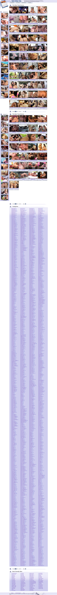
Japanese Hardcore (31, 235)
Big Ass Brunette (13, 403)
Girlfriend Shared (22, 469)
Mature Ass (30, 388)
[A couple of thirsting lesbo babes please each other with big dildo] (14, 97)
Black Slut (12, 463)
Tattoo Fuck (39, 412)
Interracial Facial (31, 214)
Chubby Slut (21, 234)
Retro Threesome (40, 275)
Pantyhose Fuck (31, 531)
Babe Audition (13, 352)
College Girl (21, 260)
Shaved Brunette (40, 316)
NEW (17, 111)
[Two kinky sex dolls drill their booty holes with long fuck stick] (23, 131)
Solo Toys (39, 379)
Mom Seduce (31, 473)
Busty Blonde (13, 558)
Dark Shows (22, 586)
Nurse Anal (30, 497)
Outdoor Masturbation (32, 522)
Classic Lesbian (22, 238)
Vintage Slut (39, 514)
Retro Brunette (40, 268)
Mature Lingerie (31, 413)
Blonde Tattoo (13, 499)
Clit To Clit (21, 244)
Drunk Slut (21, 352)
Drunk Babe (21, 345)
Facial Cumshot (22, 389)
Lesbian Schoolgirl (31, 346)
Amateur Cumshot (13, 231)
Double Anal (21, 337)
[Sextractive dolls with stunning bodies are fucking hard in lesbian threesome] (33, 159)
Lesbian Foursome (31, 315)
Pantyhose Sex (31, 533)
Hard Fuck (21, 515)
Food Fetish (21, 438)
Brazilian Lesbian (13, 512)
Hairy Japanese (22, 506)
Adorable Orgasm (13, 213)
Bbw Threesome (13, 380)
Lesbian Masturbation (32, 326)
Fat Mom (21, 402)
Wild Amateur (40, 532)
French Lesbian (22, 447)
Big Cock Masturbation (14, 419)
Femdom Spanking (22, 413)
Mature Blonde (31, 392)
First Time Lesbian (22, 428)
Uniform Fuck (40, 497)
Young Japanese (40, 558)
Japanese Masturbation (32, 238)
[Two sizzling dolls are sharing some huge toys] (33, 69)
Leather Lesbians (31, 290)
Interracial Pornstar (31, 221)
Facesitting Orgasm (22, 387)
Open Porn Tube (41, 588)
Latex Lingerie (31, 264)
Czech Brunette (22, 307)
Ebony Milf (21, 368)
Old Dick (30, 508)
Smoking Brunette (40, 363)
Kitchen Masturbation (32, 257)
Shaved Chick (40, 317)
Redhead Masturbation (41, 258)
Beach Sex (12, 384)
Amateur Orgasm (13, 252)
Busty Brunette (13, 559)
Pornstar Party (31, 563)
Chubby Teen (22, 235)
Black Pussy (13, 461)
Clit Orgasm (21, 242)
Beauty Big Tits (13, 386)
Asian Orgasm (13, 337)
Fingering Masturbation (23, 420)
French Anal (21, 445)
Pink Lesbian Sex (41, 580)
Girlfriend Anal (22, 466)
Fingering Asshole (22, 419)
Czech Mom (21, 312)
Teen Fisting (39, 443)
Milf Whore (30, 462)
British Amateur (13, 515)
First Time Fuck (22, 427)
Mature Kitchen (31, 410)
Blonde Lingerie (13, 490)
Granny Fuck (22, 486)
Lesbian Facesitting (31, 309)
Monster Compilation (32, 478)
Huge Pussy (21, 557)
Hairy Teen (21, 512)
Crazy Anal (21, 276)
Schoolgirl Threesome (41, 300)
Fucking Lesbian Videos (33, 582)
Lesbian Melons (31, 327)
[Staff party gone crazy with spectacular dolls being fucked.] (23, 13)
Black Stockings (13, 465)
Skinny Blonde (40, 338)
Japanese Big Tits (31, 230)
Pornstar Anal (31, 555)
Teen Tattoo (39, 469)
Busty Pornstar (13, 565)
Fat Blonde (21, 395)
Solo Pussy (39, 376)
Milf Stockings (31, 456)
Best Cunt (12, 395)
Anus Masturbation (13, 312)
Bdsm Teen (12, 383)
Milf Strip (30, 457)
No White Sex (31, 579)
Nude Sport (30, 495)
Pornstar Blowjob (31, 557)
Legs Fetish (30, 291)
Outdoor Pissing (31, 524)
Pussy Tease (39, 240)
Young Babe (39, 550)
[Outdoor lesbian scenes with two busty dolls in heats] (23, 88)
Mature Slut (30, 422)
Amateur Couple (13, 230)
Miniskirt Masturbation (32, 464)
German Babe (22, 455)
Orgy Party (30, 516)
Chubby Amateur (22, 226)
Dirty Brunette (22, 326)
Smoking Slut (40, 369)
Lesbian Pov (30, 341)
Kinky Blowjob (31, 250)
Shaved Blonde (40, 315)
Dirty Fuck (21, 328)
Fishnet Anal (21, 430)
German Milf (21, 460)
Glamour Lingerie (22, 474)
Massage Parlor (31, 383)
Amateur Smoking (13, 259)
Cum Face (21, 286)
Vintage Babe (40, 505)
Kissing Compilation (31, 256)
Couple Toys (21, 275)
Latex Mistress (31, 265)
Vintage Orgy (40, 513)
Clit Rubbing (21, 243)
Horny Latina (22, 541)
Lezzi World (40, 577)
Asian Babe (12, 316)
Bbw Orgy (12, 376)
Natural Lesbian (31, 491)
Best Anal (12, 392)
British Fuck (12, 517)
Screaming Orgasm (40, 302)
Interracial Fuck (31, 215)
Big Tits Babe (13, 432)
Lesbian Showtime (32, 588)
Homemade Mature (22, 529)
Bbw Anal (12, 366)
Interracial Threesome (32, 223)
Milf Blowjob (30, 435)
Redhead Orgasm (40, 260)
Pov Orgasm (39, 215)
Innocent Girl (22, 563)
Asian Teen (12, 344)
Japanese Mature (31, 239)
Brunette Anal (13, 521)
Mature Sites (40, 579)
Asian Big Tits (13, 319)
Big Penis (12, 430)
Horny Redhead (22, 546)
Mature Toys (30, 429)
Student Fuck (40, 397)
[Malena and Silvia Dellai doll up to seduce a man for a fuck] (14, 131)
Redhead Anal (40, 251)
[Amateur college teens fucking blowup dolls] (42, 50)
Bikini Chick (12, 440)
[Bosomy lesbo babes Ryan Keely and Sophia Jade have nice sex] (23, 150)
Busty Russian (22, 208)
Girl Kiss (21, 465)
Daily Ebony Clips (23, 585)
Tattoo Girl (39, 413)
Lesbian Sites (31, 589)
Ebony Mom (21, 369)
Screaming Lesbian (40, 301)
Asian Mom (12, 336)
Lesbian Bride (31, 301)
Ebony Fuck (21, 363)
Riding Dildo (39, 278)
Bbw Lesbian (13, 372)
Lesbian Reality (31, 344)
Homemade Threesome (23, 532)
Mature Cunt (30, 397)
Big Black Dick (13, 411)
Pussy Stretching (40, 238)
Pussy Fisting (40, 231)
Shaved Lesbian (40, 320)
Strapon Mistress (40, 394)
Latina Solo (30, 286)
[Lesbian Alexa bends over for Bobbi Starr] (14, 187)
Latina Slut (30, 285)
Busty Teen (21, 209)
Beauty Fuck (13, 388)
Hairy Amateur (22, 497)
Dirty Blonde (21, 325)
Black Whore (13, 469)
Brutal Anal (12, 551)
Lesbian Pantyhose (31, 337)
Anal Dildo (12, 291)
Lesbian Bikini (31, 299)
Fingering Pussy (22, 422)
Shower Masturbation (41, 329)
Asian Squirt (13, 343)
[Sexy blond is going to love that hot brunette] (33, 97)
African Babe (13, 216)
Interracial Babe (31, 209)
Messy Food (30, 431)
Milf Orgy (30, 448)
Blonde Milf (12, 491)
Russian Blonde (40, 285)
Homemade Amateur (23, 525)
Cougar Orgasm (22, 268)
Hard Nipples (22, 516)
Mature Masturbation (32, 414)
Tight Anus (39, 480)
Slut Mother (39, 358)
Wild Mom (39, 541)
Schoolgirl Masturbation (41, 299)
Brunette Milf (13, 539)
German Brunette (22, 457)
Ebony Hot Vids (32, 573)
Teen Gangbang (40, 445)
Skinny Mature (40, 344)
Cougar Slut (21, 269)
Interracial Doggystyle (32, 213)
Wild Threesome (40, 546)
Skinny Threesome (40, 350)
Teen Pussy (39, 460)
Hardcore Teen (22, 524)
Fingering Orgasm (22, 421)
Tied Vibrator (39, 478)
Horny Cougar (22, 537)
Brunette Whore (13, 550)
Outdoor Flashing (31, 520)
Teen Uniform (40, 473)
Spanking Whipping (40, 380)
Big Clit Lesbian (13, 414)
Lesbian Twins (31, 367)
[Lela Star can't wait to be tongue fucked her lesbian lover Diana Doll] (42, 159)
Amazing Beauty (13, 273)
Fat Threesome (22, 406)
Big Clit (12, 413)
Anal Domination (13, 293)
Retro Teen (39, 274)
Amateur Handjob (13, 244)
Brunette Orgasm (13, 541)
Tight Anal (39, 479)
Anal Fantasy (13, 294)
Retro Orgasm (40, 273)
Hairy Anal (21, 498)
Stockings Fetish (40, 388)
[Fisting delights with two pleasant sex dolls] (42, 150)
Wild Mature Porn (41, 582)
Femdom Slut (22, 412)
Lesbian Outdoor (31, 336)
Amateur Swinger (13, 264)
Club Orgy (21, 251)
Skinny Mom (39, 346)
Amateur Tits (13, 268)
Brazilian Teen (13, 513)
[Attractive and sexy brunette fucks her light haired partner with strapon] (14, 150)
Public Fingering (40, 226)
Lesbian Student (31, 360)
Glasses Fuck (22, 477)
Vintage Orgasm (40, 512)
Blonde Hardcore (13, 488)
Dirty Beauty (21, 324)
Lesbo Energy (31, 590)
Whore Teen (39, 530)
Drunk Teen (21, 353)
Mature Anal (30, 387)
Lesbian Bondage (31, 300)
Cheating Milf (22, 221)
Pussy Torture (40, 241)
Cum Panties (22, 290)
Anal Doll (12, 292)
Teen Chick (39, 428)
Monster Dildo (31, 479)
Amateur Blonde (13, 222)
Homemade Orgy (22, 530)
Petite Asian (30, 543)
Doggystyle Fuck (22, 336)
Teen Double (39, 437)
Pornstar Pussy (31, 565)
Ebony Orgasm (22, 370)
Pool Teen (30, 554)
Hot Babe (21, 549)
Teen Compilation (40, 429)
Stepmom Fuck (40, 386)
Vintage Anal (39, 504)
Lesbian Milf (30, 328)
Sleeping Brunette (40, 355)
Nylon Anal (30, 500)
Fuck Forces (4, 73)
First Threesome (22, 426)
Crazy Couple (22, 277)
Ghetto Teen (21, 464)
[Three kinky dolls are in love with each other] (14, 159)
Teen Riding (39, 461)
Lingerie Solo (31, 377)
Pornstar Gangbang (31, 560)
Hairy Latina (21, 507)
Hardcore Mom (22, 520)
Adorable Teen (13, 214)
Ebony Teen (21, 375)
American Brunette (13, 283)
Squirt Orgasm (40, 384)
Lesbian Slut (30, 352)
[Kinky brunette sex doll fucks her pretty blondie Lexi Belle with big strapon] (42, 69)
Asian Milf (12, 335)
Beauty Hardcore (13, 389)
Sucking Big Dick (40, 404)
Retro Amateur (40, 264)
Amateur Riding (13, 256)
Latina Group (31, 275)
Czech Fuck (21, 308)
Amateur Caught (13, 226)
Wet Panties (39, 522)
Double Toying (22, 343)
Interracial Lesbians (31, 217)
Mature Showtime (41, 578)
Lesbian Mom (31, 329)
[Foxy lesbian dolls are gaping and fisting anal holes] (14, 13)
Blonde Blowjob (13, 477)
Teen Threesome (40, 470)
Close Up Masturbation (23, 247)
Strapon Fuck (40, 393)
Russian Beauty (40, 284)
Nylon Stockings (31, 503)
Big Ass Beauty (13, 401)
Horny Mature (22, 542)
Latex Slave (30, 266)
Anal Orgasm (13, 301)
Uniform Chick (40, 496)
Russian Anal (40, 282)
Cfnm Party (21, 217)
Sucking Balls (40, 402)
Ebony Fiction (22, 590)
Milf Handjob (30, 443)
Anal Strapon (13, 307)
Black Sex (12, 462)
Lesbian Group (31, 317)
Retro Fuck (39, 269)
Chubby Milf (21, 232)
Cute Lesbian (22, 301)
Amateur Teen (13, 266)
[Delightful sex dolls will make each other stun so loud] (14, 69)
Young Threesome (40, 565)
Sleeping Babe (40, 354)
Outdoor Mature (31, 523)
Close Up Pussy (22, 249)
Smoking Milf (39, 368)
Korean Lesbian (31, 259)
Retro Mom (39, 272)
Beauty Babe (13, 385)
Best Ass (12, 393)
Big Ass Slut (13, 409)
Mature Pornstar (31, 418)
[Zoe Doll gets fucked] (33, 131)
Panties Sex (30, 529)
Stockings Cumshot (40, 387)
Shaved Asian (40, 312)
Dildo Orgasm (22, 319)
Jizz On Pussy (31, 247)
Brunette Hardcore (13, 537)
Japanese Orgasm (31, 241)
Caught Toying (22, 213)
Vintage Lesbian (40, 508)
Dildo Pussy (21, 320)
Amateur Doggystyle (14, 235)
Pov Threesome (40, 217)
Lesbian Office (31, 332)
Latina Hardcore (31, 276)
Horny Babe (21, 533)
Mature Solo (30, 423)
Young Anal (39, 548)
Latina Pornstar (31, 283)
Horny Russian (22, 547)
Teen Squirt (39, 466)
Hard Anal (21, 514)
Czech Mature (22, 310)
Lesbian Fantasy (31, 310)
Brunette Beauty (13, 525)
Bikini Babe (12, 438)
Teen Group (39, 447)
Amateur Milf (13, 248)
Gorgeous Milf (22, 483)
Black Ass (12, 446)
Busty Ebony (13, 560)
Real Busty (39, 244)
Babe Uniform (13, 359)
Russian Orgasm (40, 295)
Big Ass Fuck (13, 406)
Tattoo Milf (39, 414)
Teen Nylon (39, 453)
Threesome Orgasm (40, 477)
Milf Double (30, 439)
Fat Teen (21, 405)
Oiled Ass (30, 507)
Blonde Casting (13, 478)
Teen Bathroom (40, 422)
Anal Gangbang (13, 298)
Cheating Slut (22, 223)
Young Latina (39, 559)
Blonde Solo (12, 497)
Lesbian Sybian (31, 361)
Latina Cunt (30, 272)
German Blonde (22, 456)
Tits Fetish (39, 486)
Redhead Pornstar (40, 261)
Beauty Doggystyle (13, 387)
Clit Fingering (22, 240)
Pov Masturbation (40, 213)
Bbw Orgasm (13, 375)
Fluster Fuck (4, 55)
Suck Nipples (40, 401)
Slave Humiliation (40, 353)
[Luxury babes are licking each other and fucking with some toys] (23, 159)
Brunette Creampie (13, 532)
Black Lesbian (13, 455)
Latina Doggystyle (31, 273)
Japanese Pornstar (31, 242)
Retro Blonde (39, 266)
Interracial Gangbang (32, 216)
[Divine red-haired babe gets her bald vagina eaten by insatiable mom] (23, 50)
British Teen (12, 520)
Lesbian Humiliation (31, 320)
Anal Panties (13, 303)
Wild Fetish (39, 537)
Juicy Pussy (30, 248)
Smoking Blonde (40, 362)
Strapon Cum (40, 392)
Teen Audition (40, 420)
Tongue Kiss (39, 488)
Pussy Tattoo (39, 239)
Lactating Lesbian (31, 260)
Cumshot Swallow (22, 294)
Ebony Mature (22, 367)
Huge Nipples (22, 556)
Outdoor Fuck (31, 521)
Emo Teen (21, 378)
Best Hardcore (13, 397)
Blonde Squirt (13, 498)
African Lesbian (13, 217)
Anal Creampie (13, 290)
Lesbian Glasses (31, 316)
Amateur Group (13, 243)
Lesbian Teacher (31, 363)
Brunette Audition (13, 522)
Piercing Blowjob (31, 549)
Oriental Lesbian (31, 517)
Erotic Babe (21, 379)
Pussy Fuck (39, 233)
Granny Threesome (22, 491)
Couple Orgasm (22, 273)
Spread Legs (39, 383)
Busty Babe (12, 556)
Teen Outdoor (40, 456)
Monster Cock (31, 477)
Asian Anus (12, 315)
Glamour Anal (22, 471)
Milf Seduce (30, 452)
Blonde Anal (12, 471)
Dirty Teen (21, 333)
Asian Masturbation (13, 333)
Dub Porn (4, 49)
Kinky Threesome (31, 255)
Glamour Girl (22, 472)
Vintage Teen (39, 515)
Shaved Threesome (40, 327)
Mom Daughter (31, 469)
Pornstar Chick (31, 558)
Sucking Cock (40, 406)
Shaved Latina (40, 319)
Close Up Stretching (22, 250)
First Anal (21, 423)
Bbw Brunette (13, 368)
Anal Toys (12, 310)
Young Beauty (40, 551)
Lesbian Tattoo (31, 362)
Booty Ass (12, 508)
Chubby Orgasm (22, 233)
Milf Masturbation (31, 446)
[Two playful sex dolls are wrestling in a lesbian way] (23, 178)
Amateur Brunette (13, 224)
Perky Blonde (31, 538)
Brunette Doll (13, 534)
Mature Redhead (31, 419)
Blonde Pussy (13, 495)
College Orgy (22, 261)
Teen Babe (39, 421)
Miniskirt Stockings (31, 466)
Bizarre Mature (13, 444)
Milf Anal (30, 432)
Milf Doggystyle (31, 438)
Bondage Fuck (13, 505)
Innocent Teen (22, 565)
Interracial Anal (31, 208)
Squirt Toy (39, 385)
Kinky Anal (30, 249)
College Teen (22, 264)
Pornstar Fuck (31, 559)
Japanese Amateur (31, 225)
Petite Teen (30, 548)
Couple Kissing (22, 272)
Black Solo (12, 464)
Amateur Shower (13, 258)
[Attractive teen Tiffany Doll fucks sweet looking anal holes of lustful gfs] (23, 41)
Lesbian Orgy (31, 335)
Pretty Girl (39, 222)
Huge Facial (21, 555)
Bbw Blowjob (13, 367)
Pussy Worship (40, 242)
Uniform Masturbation (41, 498)
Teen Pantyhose (40, 457)
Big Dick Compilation (14, 423)
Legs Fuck (30, 292)
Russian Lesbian (40, 291)
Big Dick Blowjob (13, 422)
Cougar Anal (21, 266)
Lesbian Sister (31, 350)
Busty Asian (12, 555)
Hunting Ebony (32, 577)
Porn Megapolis (41, 581)
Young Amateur (40, 547)
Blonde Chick (13, 480)
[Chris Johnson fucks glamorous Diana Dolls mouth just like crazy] (14, 50)
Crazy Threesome (22, 283)
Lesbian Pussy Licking (32, 343)
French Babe (22, 446)
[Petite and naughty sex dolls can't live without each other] (33, 178)
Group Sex (21, 495)
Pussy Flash (39, 232)
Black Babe (12, 447)
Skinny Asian (39, 334)
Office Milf (30, 505)
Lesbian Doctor (31, 307)
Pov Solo (39, 216)
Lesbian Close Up (31, 303)
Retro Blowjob (40, 267)
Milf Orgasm (30, 447)
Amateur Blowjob (13, 223)
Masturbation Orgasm (32, 385)
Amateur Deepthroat (14, 233)
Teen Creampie (40, 430)
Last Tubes (4, 61)
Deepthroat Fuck (22, 317)
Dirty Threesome (22, 334)
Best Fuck (12, 396)
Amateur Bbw (13, 221)
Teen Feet (39, 440)
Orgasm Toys (31, 515)
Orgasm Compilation (32, 513)
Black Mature (13, 456)
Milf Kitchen (30, 445)
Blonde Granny (13, 487)
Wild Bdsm (39, 534)
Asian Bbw (12, 317)
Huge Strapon (22, 558)
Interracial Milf (31, 218)
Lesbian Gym (31, 318)
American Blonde (13, 282)
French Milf (21, 448)
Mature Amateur (31, 386)
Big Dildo (12, 426)
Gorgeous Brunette (22, 481)
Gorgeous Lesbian (22, 482)
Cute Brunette (22, 298)
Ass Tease (12, 349)
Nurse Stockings (31, 498)
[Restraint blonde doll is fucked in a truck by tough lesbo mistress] (42, 41)
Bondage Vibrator (13, 507)
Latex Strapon (31, 267)
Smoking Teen (40, 370)
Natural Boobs (31, 490)
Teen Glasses (40, 446)
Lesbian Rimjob (31, 345)
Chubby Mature (22, 231)
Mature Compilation (31, 396)
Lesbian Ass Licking (31, 295)
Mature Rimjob (31, 420)
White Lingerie (40, 525)
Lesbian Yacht (31, 372)
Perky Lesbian (31, 540)
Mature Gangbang (31, 405)
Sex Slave (39, 308)
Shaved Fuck (40, 318)
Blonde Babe (13, 473)
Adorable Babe (13, 209)
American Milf (13, 286)
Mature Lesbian (31, 412)
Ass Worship (13, 350)
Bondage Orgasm (13, 506)
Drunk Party (21, 351)
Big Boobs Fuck (13, 412)
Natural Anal (30, 489)
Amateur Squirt (13, 261)
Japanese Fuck (31, 234)
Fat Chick (21, 397)
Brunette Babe (13, 523)
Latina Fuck (30, 274)
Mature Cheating (31, 395)
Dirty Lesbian (22, 329)
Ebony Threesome (22, 376)
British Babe (13, 516)
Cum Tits (21, 292)
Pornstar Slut (39, 208)
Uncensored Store (4, 18)
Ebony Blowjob (22, 359)
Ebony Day (22, 588)
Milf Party (30, 449)
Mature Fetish (31, 402)
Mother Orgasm (31, 486)
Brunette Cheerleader (14, 529)
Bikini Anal (12, 437)
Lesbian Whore (31, 370)
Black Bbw (12, 448)
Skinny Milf (39, 345)
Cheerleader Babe (22, 224)
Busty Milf (12, 563)
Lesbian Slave (31, 351)
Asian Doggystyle (13, 324)
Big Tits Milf (12, 435)
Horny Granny (22, 540)
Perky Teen (30, 541)
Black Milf (12, 457)
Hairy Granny (22, 505)
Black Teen (12, 466)
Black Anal (12, 445)
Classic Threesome (22, 239)
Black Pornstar (13, 460)
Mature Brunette (31, 394)
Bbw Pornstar (13, 377)
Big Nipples (12, 429)
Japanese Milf (31, 240)
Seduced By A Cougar (41, 303)
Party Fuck (30, 534)
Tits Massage (40, 487)
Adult (4, 145)
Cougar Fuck (22, 267)
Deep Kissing (22, 315)
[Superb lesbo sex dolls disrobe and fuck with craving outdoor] (42, 131)
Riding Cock (39, 276)
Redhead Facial (40, 255)
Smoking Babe (40, 360)
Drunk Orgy (21, 350)
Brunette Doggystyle (14, 533)
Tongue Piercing (40, 489)
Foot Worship (22, 440)
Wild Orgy (39, 542)
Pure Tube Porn (23, 577)
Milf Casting (30, 436)
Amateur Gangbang (13, 242)
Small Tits (39, 359)
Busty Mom (12, 564)
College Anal (21, 258)
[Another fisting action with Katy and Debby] (42, 178)
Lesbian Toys (31, 366)
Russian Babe (40, 283)
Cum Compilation (22, 284)
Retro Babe (39, 265)
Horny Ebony (22, 539)
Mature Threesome (31, 428)
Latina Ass (30, 269)
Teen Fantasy (40, 439)
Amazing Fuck (13, 277)
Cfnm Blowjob (22, 216)
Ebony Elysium (23, 589)
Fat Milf (21, 401)
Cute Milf (21, 302)
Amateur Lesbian (13, 247)
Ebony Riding (22, 372)
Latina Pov (30, 284)
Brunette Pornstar (13, 542)
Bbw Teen (12, 379)
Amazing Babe (13, 272)
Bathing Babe (13, 361)
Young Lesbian (40, 560)
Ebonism (22, 587)
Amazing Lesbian (13, 278)
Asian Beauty (13, 318)
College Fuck (22, 259)
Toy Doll (39, 490)
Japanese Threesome (32, 244)
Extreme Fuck (22, 386)
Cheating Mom (22, 222)
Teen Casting (39, 426)
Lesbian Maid (31, 324)
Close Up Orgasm (22, 248)
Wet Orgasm (39, 521)
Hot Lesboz (31, 586)
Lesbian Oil (30, 333)
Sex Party (39, 307)
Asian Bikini (12, 320)
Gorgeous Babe (22, 479)
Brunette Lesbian (13, 538)
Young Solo (39, 563)
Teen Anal (39, 418)
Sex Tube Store (23, 580)
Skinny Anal (39, 333)
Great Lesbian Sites (32, 585)
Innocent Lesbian (22, 564)
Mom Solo (30, 474)
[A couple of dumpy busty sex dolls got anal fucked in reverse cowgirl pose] (23, 22)
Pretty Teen (39, 225)
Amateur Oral (13, 251)
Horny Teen (21, 548)
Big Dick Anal (13, 421)
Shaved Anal (39, 311)
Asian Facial (13, 325)
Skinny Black (40, 337)
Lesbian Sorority (31, 354)
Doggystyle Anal (22, 335)
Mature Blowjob (31, 393)
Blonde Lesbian (13, 489)
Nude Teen (30, 496)
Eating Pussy (22, 354)
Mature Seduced (31, 421)
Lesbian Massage (31, 325)
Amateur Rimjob (13, 257)
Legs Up (30, 293)
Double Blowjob (22, 338)
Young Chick (39, 555)
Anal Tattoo (12, 308)
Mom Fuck (30, 470)
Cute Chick (21, 299)
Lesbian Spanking (31, 355)
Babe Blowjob (13, 354)
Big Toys (12, 436)
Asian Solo (12, 342)
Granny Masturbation (23, 489)
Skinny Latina (40, 341)
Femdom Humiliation (23, 410)
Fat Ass (21, 393)
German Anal (22, 454)
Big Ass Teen (13, 410)
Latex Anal (30, 261)
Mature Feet (30, 401)
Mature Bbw (30, 389)
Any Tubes (4, 157)
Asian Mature (13, 334)
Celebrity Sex (22, 215)
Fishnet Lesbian (22, 432)
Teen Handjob (40, 448)
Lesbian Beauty (31, 298)
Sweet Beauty (40, 410)
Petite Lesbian (31, 547)
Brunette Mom (13, 540)
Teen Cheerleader (40, 427)
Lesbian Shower (31, 349)
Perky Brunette (31, 539)
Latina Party (30, 282)
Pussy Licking (40, 235)
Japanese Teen (31, 243)
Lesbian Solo (31, 353)
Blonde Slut (12, 496)
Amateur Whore (13, 269)
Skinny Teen (39, 349)
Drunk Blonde (22, 346)
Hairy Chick (21, 503)
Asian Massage (13, 332)
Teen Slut (39, 463)
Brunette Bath (13, 524)
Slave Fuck (39, 351)
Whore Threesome (40, 531)
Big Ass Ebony (13, 405)
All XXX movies (5, 24)
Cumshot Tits (22, 295)
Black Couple (13, 452)
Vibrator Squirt (40, 503)
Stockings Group (40, 389)
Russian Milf (39, 294)
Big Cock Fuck (13, 418)
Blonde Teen (13, 500)
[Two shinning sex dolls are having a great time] (33, 150)
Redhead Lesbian (40, 257)
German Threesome (23, 462)
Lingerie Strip (31, 378)
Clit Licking (21, 241)
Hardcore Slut (22, 523)
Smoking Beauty (40, 361)
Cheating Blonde (22, 218)
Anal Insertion (13, 299)
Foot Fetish (21, 439)
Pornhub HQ (4, 67)
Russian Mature (40, 293)
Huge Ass (21, 550)
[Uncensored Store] (42, 13)
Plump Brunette (31, 550)
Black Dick (12, 453)
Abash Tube (4, 139)
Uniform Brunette (40, 495)
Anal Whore (12, 311)
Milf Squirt (30, 455)
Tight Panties (39, 483)
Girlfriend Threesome (23, 470)
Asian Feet (12, 326)
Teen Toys (39, 472)
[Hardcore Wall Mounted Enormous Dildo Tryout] (42, 97)
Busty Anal (12, 554)
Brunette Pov (13, 543)
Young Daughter (40, 557)
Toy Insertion (39, 491)
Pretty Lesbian (40, 223)
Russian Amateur (40, 281)
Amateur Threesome (14, 267)
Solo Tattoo (39, 377)
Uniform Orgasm (40, 499)
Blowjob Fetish (13, 503)
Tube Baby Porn (23, 582)
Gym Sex (21, 496)
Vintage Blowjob (40, 506)
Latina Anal (30, 268)
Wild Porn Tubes (14, 585)
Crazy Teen (21, 282)
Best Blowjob (13, 394)
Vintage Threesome (40, 516)
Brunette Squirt (13, 546)
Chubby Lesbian (22, 230)
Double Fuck (22, 341)
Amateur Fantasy (13, 238)
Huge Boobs (21, 551)
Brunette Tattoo (13, 547)
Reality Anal (39, 247)
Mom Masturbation (31, 471)
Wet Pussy (39, 523)
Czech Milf (21, 311)
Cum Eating (21, 285)
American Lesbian (13, 284)
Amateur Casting (13, 225)
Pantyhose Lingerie (31, 532)
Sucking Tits (39, 409)
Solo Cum (39, 372)
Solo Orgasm (40, 375)
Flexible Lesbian (22, 437)
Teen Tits (39, 471)
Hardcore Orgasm (22, 521)
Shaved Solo (39, 325)
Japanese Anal (31, 226)
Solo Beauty (39, 371)
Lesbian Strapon (31, 358)
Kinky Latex (30, 252)
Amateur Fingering (13, 239)
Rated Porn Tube (4, 194)
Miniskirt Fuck (31, 463)
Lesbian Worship (31, 371)
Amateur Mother (13, 250)
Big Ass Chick (13, 404)
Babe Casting (13, 355)
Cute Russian (22, 303)
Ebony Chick (22, 361)
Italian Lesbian (31, 224)
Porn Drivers (4, 79)
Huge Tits (21, 559)
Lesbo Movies (40, 573)
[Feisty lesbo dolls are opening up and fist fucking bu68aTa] (14, 22)
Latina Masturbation (31, 278)
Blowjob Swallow (13, 504)
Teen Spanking (40, 465)
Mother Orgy (30, 487)
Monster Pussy (31, 481)
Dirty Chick (21, 327)
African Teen (13, 218)
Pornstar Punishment (32, 564)
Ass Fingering (13, 346)
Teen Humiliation (40, 449)
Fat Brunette (21, 396)
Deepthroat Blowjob (22, 316)
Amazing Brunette (13, 275)
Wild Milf (39, 540)
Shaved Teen (39, 326)
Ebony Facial (22, 362)
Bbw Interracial (13, 370)
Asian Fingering (13, 327)
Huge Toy (21, 560)
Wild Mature (39, 539)
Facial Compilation (22, 388)
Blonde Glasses (13, 486)
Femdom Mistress (22, 411)
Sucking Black (40, 405)
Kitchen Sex (30, 258)
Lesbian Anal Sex (31, 294)
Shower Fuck (40, 328)
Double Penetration (22, 342)
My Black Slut (31, 578)
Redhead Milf (40, 259)
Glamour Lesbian (22, 473)
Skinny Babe (39, 335)
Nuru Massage (31, 499)
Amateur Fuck (13, 241)
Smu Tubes (22, 581)
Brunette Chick (13, 530)
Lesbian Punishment (31, 342)
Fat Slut (21, 404)
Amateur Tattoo (13, 265)
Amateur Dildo (13, 234)
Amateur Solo (13, 260)
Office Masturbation (31, 504)
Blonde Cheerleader (13, 479)
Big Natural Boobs (13, 428)
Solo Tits (39, 378)
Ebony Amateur (22, 355)
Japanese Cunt (31, 233)
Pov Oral (39, 214)
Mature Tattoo (31, 427)
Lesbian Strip (31, 359)
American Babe (13, 281)
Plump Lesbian (31, 551)
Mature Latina (31, 411)
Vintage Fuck (40, 507)
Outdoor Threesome (31, 525)
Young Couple (40, 556)
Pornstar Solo (40, 209)
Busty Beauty (13, 557)
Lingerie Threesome (31, 379)
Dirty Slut (21, 332)
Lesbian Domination (31, 308)
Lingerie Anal (30, 376)
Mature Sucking (31, 426)
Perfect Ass (30, 537)
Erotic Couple (22, 380)
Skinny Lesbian (40, 342)
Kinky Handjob (31, 251)
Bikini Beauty (13, 439)
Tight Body (39, 482)
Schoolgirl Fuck (40, 298)
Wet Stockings (40, 524)
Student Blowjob (40, 396)
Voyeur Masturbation (40, 517)
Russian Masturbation (41, 292)
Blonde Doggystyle (13, 482)
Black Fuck (12, 454)
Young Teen (39, 564)
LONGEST (20, 111)
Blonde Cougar (13, 481)
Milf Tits (30, 460)
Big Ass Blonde (13, 402)
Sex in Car (39, 309)
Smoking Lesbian (40, 366)
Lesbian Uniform (31, 368)
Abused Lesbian (13, 208)
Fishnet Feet (21, 431)
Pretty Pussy (39, 224)
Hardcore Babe (22, 517)
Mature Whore (31, 430)
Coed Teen (21, 257)
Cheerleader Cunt (22, 225)
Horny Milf (21, 543)
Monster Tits (30, 482)
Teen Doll (39, 436)
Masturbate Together (31, 384)
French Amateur (22, 444)
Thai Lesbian (39, 474)
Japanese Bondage (31, 232)
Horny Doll (21, 538)
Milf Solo (30, 453)
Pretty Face (39, 221)
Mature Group (31, 406)
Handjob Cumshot (22, 513)
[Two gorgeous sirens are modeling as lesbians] (33, 13)
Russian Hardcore (40, 290)
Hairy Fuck (21, 504)
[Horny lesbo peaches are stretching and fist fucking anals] (33, 50)
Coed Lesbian (22, 255)
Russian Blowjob (40, 286)
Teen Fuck (39, 444)
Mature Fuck (30, 404)
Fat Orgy (21, 403)
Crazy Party (21, 281)
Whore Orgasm (40, 529)
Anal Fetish (12, 295)
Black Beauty (13, 449)
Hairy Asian (21, 499)
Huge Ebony (21, 554)
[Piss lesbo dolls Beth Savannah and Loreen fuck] (14, 88)
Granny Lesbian (22, 488)
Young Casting (40, 554)
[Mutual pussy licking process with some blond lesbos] (14, 178)
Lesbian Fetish (31, 312)
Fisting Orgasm (22, 435)
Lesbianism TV (32, 587)
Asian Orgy (12, 338)
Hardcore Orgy (22, 522)
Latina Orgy (30, 281)
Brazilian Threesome (14, 514)
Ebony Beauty (22, 358)
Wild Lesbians (40, 538)
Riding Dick (39, 277)
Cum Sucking (22, 291)
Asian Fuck (12, 328)
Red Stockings (40, 250)
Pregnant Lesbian (40, 218)
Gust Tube (4, 163)
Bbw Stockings (13, 378)
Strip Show (39, 395)
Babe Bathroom (13, 353)
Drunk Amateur (22, 344)
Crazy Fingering (22, 278)
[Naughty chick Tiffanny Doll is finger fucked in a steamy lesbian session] (33, 88)
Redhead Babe (40, 252)
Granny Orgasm (22, 490)
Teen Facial (39, 438)
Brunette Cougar (13, 531)
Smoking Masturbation (41, 367)
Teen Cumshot (40, 431)
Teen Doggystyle (40, 435)
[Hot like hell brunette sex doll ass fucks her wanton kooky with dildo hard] (33, 41)
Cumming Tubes (32, 580)
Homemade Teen (22, 531)
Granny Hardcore (22, 487)
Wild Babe (39, 533)
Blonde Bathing (13, 474)
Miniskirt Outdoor (31, 465)
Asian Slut (12, 341)
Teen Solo (39, 464)
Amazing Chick (13, 276)
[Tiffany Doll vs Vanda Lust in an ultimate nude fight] (23, 69)
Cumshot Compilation (23, 293)
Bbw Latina (12, 371)
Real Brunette (40, 243)
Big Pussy (12, 431)
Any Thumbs (4, 151)
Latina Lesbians (31, 277)
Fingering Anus (22, 418)
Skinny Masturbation (40, 343)
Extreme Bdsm (22, 385)
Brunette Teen (13, 548)
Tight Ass (39, 481)
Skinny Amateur (40, 332)
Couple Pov (21, 274)
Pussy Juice (39, 234)
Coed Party (21, 256)
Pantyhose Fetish (31, 530)
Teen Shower (39, 462)
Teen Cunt (39, 432)
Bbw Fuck (12, 369)
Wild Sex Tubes (14, 586)
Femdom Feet (22, 409)
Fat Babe (21, 394)
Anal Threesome (13, 309)
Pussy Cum (39, 230)
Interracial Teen (31, 222)
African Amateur (13, 215)
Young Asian (39, 549)
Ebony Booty (22, 360)
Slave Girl (39, 352)
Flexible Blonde (22, 436)
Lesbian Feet (31, 311)
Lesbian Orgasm (31, 334)
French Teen (21, 449)
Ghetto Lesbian (22, 463)
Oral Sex (30, 512)
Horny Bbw (21, 534)
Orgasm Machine (31, 514)
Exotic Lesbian (22, 383)
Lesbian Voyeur (31, 369)
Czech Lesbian (22, 309)
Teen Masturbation (40, 452)
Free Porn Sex (40, 586)
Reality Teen (39, 249)
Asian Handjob (13, 329)
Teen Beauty (39, 423)
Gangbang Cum (22, 452)
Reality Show (40, 248)
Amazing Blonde (13, 274)
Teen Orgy (39, 455)
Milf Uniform (30, 461)
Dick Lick (21, 318)
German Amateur (22, 453)
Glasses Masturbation (23, 478)
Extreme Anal (22, 384)
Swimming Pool (40, 411)
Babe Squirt (12, 358)
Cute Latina (21, 300)
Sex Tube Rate (5, 200)
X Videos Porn (40, 585)
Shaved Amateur (40, 310)
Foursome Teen (22, 443)
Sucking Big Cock (40, 403)
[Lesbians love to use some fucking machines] (42, 22)
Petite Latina (30, 546)
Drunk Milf (21, 349)
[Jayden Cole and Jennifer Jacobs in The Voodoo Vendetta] (23, 97)
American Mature (13, 285)
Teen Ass (39, 419)
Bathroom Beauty (13, 363)
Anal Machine (13, 300)
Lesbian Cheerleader (32, 302)
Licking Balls (30, 375)
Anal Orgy (12, 302)
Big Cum (12, 420)
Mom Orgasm (31, 472)
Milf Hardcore (31, 444)
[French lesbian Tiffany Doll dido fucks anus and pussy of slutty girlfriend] (14, 41)
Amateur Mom (13, 249)
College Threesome (22, 265)
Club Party (21, 252)
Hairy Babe (21, 500)
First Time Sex (22, 429)
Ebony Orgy (21, 371)
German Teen (22, 461)
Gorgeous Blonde (22, 480)
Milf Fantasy (30, 440)
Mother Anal (30, 483)
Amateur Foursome (13, 240)
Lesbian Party (31, 338)
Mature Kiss (30, 409)
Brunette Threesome (14, 549)
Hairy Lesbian (22, 508)
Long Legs (30, 380)
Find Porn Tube (41, 587)
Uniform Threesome (40, 500)
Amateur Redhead (13, 255)
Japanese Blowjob (31, 231)
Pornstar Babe (31, 556)
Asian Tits (12, 345)
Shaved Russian (40, 324)
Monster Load (31, 480)
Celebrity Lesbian (22, 214)
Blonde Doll (12, 483)
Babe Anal (12, 351)
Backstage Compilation (14, 360)
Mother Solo (30, 488)
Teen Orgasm (40, 454)
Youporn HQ (4, 133)
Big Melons (12, 427)
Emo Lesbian (22, 377)
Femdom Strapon (22, 414)
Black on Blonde (13, 470)
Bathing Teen (13, 362)
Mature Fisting (31, 403)
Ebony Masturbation (22, 366)
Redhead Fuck (40, 256)
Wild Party (39, 543)
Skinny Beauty (40, 336)
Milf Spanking (31, 454)
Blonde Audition (13, 472)
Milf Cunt (30, 437)
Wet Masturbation (40, 520)
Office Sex (30, 506)
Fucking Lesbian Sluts (32, 581)
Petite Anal (30, 542)
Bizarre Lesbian (13, 443)
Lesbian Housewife (31, 319)
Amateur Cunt (13, 232)
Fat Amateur (21, 392)
